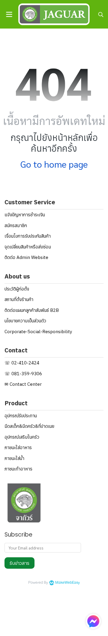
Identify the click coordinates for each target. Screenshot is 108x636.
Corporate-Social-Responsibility (38, 331)
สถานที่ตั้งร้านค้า (18, 299)
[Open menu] (9, 14)
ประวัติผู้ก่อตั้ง (16, 289)
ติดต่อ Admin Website (26, 257)
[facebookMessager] (93, 621)
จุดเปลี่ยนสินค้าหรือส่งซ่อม (27, 247)
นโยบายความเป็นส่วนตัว (25, 321)
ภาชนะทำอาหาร (18, 469)
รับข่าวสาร (19, 563)
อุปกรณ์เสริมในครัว (21, 437)
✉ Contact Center (23, 384)
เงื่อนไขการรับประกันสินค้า (27, 236)
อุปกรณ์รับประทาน (20, 415)
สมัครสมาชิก (15, 225)
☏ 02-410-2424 (21, 363)
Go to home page (54, 164)
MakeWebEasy (67, 583)
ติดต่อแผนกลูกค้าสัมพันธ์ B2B (31, 310)
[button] (101, 14)
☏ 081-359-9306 (23, 373)
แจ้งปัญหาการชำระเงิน (24, 215)
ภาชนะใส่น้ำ (14, 458)
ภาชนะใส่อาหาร (18, 447)
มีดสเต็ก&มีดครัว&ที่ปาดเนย (29, 426)
